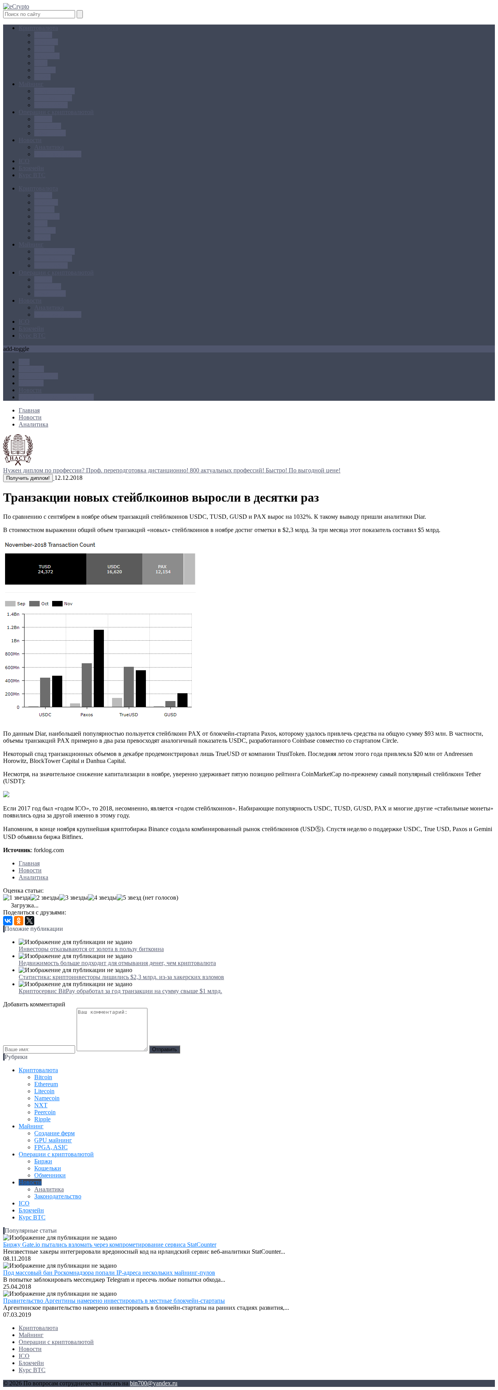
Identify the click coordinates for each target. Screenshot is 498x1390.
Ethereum (46, 42)
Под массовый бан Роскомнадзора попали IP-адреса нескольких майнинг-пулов (109, 1272)
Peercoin (45, 70)
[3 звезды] (73, 897)
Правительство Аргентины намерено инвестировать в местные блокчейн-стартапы (114, 1300)
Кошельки (47, 126)
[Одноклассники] (18, 920)
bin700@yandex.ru (153, 1383)
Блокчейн (31, 168)
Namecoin (47, 56)
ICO (24, 161)
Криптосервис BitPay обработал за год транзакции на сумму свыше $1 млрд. (120, 991)
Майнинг (31, 84)
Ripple (42, 77)
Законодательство (57, 154)
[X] (29, 920)
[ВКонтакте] (7, 920)
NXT (40, 63)
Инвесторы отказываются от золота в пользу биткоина (91, 949)
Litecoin (44, 49)
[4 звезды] (102, 897)
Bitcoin (43, 35)
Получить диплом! (28, 478)
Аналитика (49, 147)
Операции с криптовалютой (56, 112)
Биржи (43, 119)
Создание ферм (54, 91)
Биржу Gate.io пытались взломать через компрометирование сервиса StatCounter (109, 1244)
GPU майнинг (53, 98)
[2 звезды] (44, 897)
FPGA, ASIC (51, 105)
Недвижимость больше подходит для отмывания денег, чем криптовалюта (117, 963)
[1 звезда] (16, 897)
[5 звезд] (129, 897)
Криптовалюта (38, 28)
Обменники (50, 133)
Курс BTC (32, 175)
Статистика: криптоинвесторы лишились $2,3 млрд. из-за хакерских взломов (121, 977)
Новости (30, 140)
